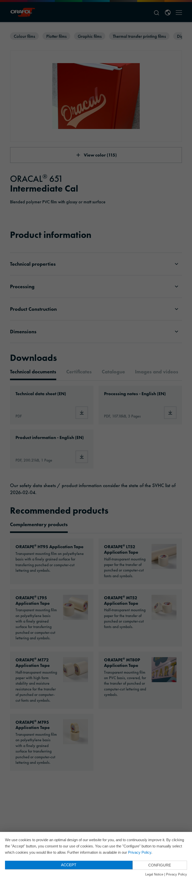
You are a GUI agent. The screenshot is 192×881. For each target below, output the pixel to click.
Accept (68, 865)
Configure (159, 865)
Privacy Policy (139, 852)
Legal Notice (154, 874)
